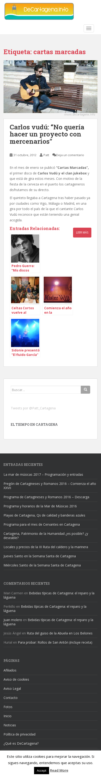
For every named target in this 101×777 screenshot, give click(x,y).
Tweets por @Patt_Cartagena (33, 408)
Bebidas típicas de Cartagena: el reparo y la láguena (49, 595)
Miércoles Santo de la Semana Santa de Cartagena (42, 565)
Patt (46, 155)
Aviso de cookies (16, 679)
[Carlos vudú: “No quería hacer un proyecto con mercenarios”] (50, 89)
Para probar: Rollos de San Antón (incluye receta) (55, 642)
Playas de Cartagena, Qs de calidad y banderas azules (44, 515)
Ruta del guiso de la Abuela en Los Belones (60, 633)
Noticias (10, 725)
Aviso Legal (12, 688)
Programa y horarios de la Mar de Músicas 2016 (40, 506)
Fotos (8, 707)
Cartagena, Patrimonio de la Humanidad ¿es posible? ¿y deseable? (46, 535)
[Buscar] (85, 390)
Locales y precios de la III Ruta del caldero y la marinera (46, 547)
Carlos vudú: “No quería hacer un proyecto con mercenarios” (47, 134)
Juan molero (13, 620)
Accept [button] (41, 770)
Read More (59, 770)
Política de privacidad (19, 734)
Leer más (82, 232)
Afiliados (10, 670)
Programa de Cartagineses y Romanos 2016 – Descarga (46, 497)
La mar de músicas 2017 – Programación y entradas (43, 474)
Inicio (8, 716)
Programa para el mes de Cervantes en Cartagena (42, 524)
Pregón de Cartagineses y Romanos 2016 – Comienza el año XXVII (50, 485)
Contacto (11, 697)
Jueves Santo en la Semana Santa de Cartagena (40, 556)
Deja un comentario (70, 155)
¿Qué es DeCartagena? (21, 743)
